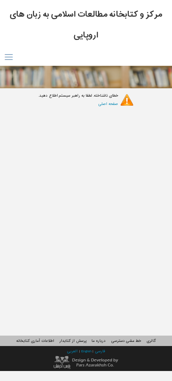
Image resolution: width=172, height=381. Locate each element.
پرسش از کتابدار (72, 341)
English (86, 351)
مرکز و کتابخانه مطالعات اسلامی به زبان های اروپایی (86, 25)
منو (8, 57)
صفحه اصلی (108, 104)
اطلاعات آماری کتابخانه (35, 341)
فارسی (100, 351)
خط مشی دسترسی (126, 341)
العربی (73, 351)
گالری (151, 341)
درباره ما (98, 341)
